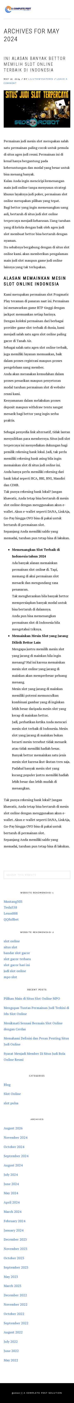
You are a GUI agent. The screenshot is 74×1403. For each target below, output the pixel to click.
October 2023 (14, 1258)
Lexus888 (11, 913)
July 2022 (11, 1341)
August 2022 (13, 1332)
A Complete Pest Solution (18, 9)
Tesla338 (10, 907)
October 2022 (14, 1313)
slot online (12, 941)
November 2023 (15, 1248)
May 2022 (11, 1360)
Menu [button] (65, 8)
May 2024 (11, 1193)
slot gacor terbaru (17, 959)
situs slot (10, 947)
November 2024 (15, 1137)
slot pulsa (11, 1103)
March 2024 (12, 1211)
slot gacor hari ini (17, 965)
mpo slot (10, 977)
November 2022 (15, 1304)
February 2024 (14, 1221)
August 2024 (13, 1165)
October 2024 (14, 1146)
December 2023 (15, 1239)
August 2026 (13, 1128)
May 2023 (11, 1276)
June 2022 (11, 1351)
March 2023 (12, 1285)
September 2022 (16, 1323)
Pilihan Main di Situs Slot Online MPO (32, 998)
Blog (7, 1084)
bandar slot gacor (17, 953)
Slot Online (12, 1093)
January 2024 (13, 1230)
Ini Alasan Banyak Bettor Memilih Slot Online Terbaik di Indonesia (35, 64)
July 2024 (11, 1174)
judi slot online (15, 971)
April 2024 (12, 1202)
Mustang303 (13, 901)
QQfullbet (11, 919)
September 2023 (16, 1267)
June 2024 (11, 1184)
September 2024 (16, 1156)
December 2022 (15, 1295)
